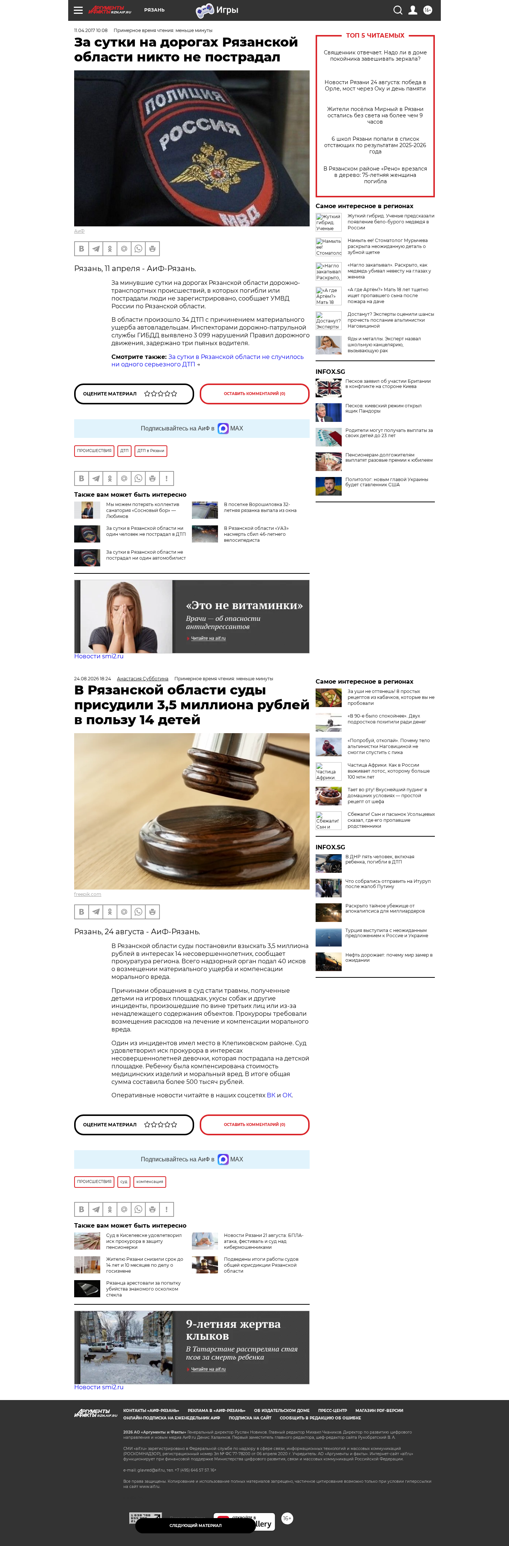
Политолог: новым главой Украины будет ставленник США (386, 482)
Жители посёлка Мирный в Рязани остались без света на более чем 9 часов (375, 115)
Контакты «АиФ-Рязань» (151, 1410)
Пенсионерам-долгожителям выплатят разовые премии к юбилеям (389, 457)
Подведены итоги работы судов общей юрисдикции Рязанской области (261, 1265)
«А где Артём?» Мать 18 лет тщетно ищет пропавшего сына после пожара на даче (388, 295)
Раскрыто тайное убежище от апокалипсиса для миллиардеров (385, 908)
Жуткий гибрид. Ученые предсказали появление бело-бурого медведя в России (391, 221)
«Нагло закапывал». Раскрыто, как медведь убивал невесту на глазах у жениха (389, 271)
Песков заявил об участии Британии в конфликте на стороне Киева (388, 384)
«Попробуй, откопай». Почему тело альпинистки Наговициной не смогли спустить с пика (389, 746)
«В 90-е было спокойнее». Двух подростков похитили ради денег (387, 719)
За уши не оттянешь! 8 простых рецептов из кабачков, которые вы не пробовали (391, 697)
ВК (271, 1095)
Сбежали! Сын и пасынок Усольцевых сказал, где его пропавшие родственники (391, 820)
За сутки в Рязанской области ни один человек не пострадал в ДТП (146, 531)
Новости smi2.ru (99, 656)
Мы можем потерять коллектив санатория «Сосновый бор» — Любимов (142, 510)
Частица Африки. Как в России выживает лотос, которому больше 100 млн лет (389, 771)
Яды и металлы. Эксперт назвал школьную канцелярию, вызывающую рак (384, 344)
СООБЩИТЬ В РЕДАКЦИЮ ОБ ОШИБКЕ (320, 1418)
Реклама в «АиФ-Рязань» (217, 1410)
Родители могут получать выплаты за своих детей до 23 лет (389, 433)
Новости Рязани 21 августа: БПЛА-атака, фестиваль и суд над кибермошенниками (264, 1241)
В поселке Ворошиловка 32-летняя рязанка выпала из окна (260, 507)
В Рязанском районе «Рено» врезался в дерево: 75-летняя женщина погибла (375, 175)
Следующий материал (196, 1525)
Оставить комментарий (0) (254, 393)
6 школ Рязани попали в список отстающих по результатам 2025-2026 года (375, 145)
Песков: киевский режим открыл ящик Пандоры (383, 408)
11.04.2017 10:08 (91, 30)
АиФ (79, 231)
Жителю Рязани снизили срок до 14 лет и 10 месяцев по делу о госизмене (144, 1265)
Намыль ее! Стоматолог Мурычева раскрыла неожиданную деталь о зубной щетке (388, 246)
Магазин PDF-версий (379, 1410)
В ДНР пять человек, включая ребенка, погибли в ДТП (379, 859)
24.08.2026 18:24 (92, 678)
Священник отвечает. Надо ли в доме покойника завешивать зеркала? (375, 56)
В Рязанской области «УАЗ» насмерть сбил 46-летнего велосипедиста (256, 534)
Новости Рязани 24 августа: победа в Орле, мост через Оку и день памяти (375, 85)
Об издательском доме (282, 1410)
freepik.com (87, 894)
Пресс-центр (332, 1410)
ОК (287, 1095)
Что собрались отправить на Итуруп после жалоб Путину (388, 884)
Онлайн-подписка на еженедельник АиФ (171, 1418)
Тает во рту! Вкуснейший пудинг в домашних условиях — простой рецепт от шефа (387, 795)
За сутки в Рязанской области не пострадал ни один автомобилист (146, 555)
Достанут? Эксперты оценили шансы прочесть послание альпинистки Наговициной (391, 320)
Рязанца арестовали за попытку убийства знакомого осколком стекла (143, 1289)
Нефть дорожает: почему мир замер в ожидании (389, 957)
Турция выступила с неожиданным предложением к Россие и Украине (386, 933)
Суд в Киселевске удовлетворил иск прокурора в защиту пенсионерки (144, 1241)
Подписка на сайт (250, 1418)
